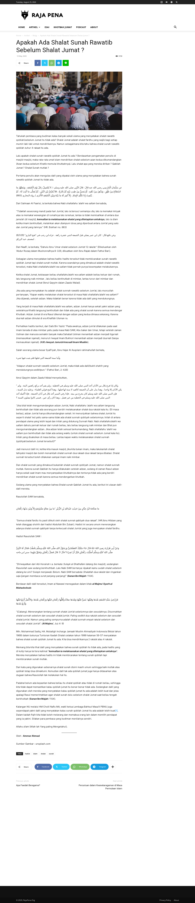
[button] (175, 27)
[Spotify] (171, 2)
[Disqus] (69, 838)
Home (21, 27)
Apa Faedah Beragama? (28, 785)
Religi (35, 35)
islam (35, 753)
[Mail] (166, 2)
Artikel (33, 27)
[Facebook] (38, 63)
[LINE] (66, 63)
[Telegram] (59, 63)
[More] (113, 767)
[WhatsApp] (52, 63)
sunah (51, 753)
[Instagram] (161, 2)
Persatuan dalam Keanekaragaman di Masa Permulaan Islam (100, 787)
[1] (116, 710)
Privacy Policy (165, 900)
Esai (47, 27)
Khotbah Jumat (63, 27)
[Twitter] (176, 2)
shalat (43, 753)
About (94, 27)
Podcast (81, 27)
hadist (27, 753)
